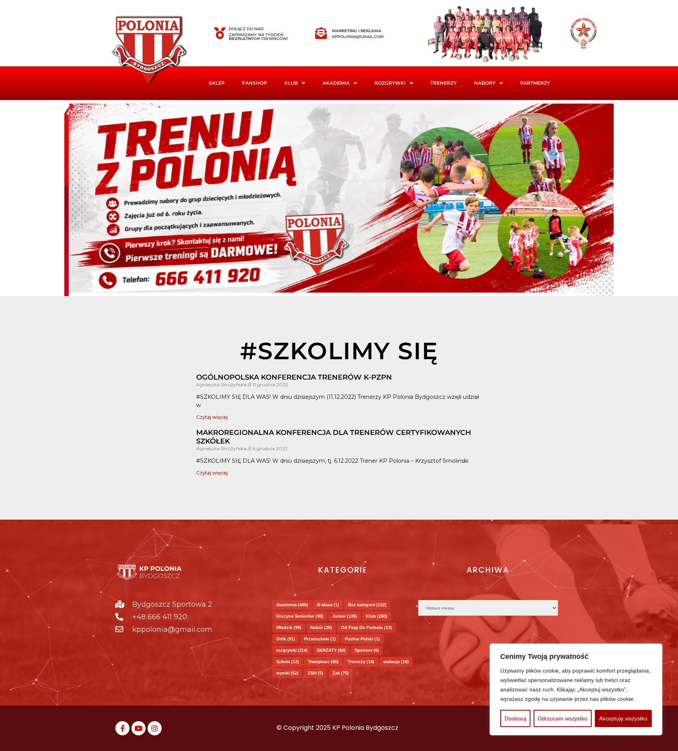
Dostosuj (515, 718)
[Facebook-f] (122, 728)
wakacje (396, 661)
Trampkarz (323, 661)
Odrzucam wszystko (562, 718)
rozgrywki (292, 650)
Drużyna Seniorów (299, 616)
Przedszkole (320, 638)
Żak (340, 673)
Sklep (217, 83)
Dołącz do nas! (246, 28)
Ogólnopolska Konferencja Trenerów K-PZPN (294, 377)
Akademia (336, 83)
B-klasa (328, 604)
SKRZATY (331, 650)
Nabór (321, 627)
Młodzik (288, 627)
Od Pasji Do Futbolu (366, 627)
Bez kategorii (367, 604)
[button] (295, 83)
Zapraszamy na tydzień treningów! (258, 36)
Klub (376, 616)
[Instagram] (155, 728)
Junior (344, 616)
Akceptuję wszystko (623, 718)
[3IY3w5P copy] (160, 51)
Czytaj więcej (212, 417)
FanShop (254, 83)
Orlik (285, 638)
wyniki (287, 673)
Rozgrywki (390, 83)
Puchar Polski (362, 638)
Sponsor (367, 650)
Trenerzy (443, 83)
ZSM (315, 673)
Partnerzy (535, 83)
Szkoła (287, 661)
